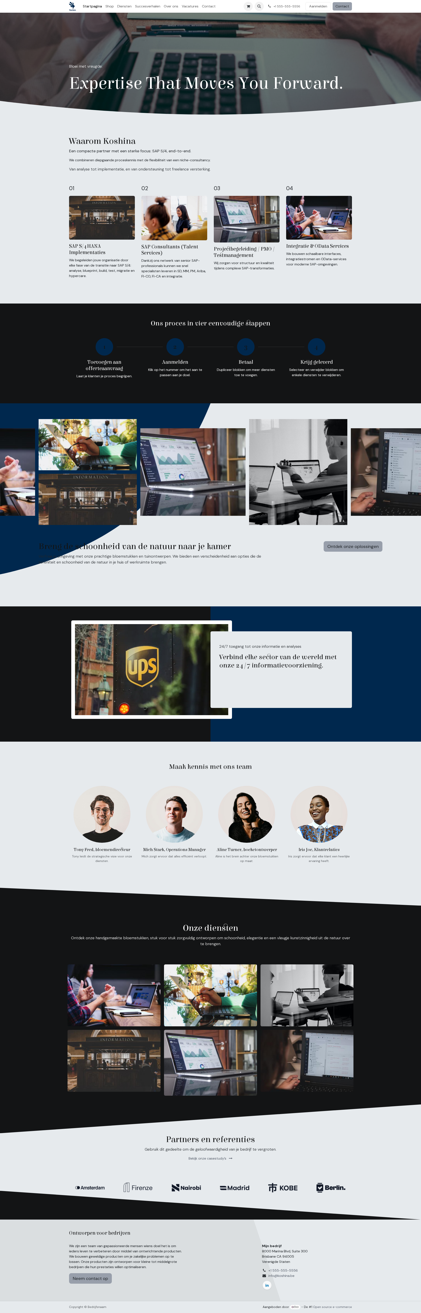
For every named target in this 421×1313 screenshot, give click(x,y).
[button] (259, 6)
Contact (342, 6)
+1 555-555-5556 (283, 1270)
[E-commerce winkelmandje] (248, 6)
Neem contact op (90, 1278)
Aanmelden (318, 6)
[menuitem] (92, 6)
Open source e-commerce (332, 1307)
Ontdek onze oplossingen (353, 546)
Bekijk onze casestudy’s (208, 1158)
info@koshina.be (281, 1275)
